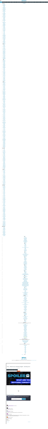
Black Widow (4, 60)
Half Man (25, 299)
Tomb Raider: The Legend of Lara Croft (4, 143)
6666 (4, 149)
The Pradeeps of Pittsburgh (4, 218)
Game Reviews (25, 345)
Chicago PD (25, 266)
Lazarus (4, 201)
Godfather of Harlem (4, 231)
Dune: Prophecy (25, 298)
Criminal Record (4, 9)
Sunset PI (25, 269)
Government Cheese (4, 15)
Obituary (4, 66)
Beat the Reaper (4, 6)
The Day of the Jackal (4, 178)
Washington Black (4, 79)
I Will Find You (4, 106)
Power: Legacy (25, 317)
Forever (4, 100)
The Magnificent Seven (4, 235)
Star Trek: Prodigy (4, 124)
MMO (25, 353)
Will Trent (25, 242)
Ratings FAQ (25, 342)
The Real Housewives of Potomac (25, 285)
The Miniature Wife (4, 180)
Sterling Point (4, 210)
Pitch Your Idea (25, 331)
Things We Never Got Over (4, 222)
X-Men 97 (4, 57)
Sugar (4, 32)
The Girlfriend (4, 215)
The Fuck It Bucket (4, 134)
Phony (4, 68)
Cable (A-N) (25, 270)
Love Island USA (4, 173)
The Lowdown (25, 293)
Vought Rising (4, 224)
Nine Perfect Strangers (4, 64)
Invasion (4, 19)
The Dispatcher (4, 35)
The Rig (4, 219)
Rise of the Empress (4, 207)
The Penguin (25, 307)
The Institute (4, 234)
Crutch (4, 151)
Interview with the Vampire (25, 276)
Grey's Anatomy (25, 238)
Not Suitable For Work (4, 65)
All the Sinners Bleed (4, 85)
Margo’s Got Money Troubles (4, 22)
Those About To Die (4, 181)
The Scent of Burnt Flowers (25, 294)
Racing (25, 350)
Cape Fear (4, 8)
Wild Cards (25, 256)
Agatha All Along (4, 45)
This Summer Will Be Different (4, 141)
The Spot (4, 76)
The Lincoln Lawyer (4, 138)
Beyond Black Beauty (4, 187)
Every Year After (4, 194)
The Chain (25, 305)
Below (4, 91)
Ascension (4, 4)
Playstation (25, 347)
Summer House (25, 280)
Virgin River (4, 145)
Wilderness (4, 225)
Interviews (25, 328)
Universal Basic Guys (25, 264)
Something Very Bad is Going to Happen (4, 123)
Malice (4, 202)
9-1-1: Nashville (25, 237)
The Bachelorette (25, 240)
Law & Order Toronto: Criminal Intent (25, 254)
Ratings (25, 333)
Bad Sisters (4, 5)
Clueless (4, 150)
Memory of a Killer (25, 262)
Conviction (4, 61)
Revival (25, 320)
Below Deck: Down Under (25, 278)
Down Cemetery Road (4, 11)
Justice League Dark (25, 301)
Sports (25, 352)
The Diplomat (4, 132)
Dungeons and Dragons (4, 152)
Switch (25, 348)
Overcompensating (4, 205)
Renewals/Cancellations (25, 334)
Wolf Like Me (4, 184)
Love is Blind (4, 110)
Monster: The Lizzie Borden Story (4, 112)
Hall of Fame (25, 327)
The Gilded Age (25, 306)
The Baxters (4, 211)
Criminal (4, 191)
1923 (4, 148)
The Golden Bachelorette (25, 241)
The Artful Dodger (4, 72)
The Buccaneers (4, 34)
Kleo (4, 108)
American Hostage (4, 228)
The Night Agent (4, 139)
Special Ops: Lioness (4, 161)
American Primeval (4, 86)
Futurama (4, 62)
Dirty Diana (4, 192)
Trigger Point (4, 144)
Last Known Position (4, 200)
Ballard (4, 186)
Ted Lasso (4, 33)
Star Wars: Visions (4, 54)
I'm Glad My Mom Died (4, 17)
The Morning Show (4, 36)
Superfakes (4, 174)
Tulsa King (4, 168)
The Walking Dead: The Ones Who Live (25, 274)
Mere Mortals (4, 24)
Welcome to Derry (25, 311)
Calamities (4, 189)
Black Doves (4, 92)
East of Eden (4, 99)
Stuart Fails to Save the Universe (25, 304)
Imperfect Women (4, 18)
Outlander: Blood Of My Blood (25, 316)
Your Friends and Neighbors (4, 43)
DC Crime (25, 297)
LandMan (4, 155)
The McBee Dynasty (25, 281)
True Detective (25, 310)
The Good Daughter (4, 179)
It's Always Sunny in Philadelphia (25, 292)
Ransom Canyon (4, 118)
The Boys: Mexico (4, 213)
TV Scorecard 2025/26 (25, 336)
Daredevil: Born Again (4, 47)
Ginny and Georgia (4, 102)
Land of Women (4, 20)
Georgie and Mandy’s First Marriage (25, 247)
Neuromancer (4, 25)
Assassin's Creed (4, 87)
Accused (25, 257)
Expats (4, 193)
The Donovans (25, 314)
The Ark (25, 321)
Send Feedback (25, 335)
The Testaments (4, 77)
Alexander (4, 84)
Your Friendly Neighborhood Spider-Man (4, 58)
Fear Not (4, 153)
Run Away (4, 119)
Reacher (4, 206)
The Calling (4, 177)
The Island (4, 73)
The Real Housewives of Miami (25, 283)
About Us (25, 324)
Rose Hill (4, 208)
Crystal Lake (4, 170)
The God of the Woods (4, 135)
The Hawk (4, 136)
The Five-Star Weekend (4, 176)
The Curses (4, 131)
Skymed (4, 160)
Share (7, 401)
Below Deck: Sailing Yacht (25, 279)
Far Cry (25, 290)
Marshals (25, 248)
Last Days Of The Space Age (4, 49)
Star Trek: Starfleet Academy (4, 162)
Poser (4, 116)
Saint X (4, 71)
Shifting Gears (25, 239)
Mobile (25, 346)
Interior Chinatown (4, 63)
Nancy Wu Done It (4, 204)
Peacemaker (25, 303)
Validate (25, 354)
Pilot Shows (25, 330)
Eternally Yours (25, 245)
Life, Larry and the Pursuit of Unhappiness (25, 302)
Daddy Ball (4, 98)
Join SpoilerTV (24, 3)
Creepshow (25, 271)
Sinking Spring (4, 29)
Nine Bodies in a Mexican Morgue (4, 233)
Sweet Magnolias (4, 126)
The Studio (4, 39)
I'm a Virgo (4, 197)
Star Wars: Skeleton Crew (4, 53)
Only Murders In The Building (4, 67)
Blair (25, 296)
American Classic (4, 227)
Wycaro (4, 42)
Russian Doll (4, 120)
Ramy (4, 69)
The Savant (4, 38)
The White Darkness (4, 40)
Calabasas (4, 97)
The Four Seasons (4, 133)
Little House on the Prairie (4, 109)
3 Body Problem (4, 82)
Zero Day (4, 147)
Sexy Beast (4, 159)
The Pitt (25, 308)
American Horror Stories (4, 80)
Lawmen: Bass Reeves (4, 156)
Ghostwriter (4, 14)
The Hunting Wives (4, 137)
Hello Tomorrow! (4, 16)
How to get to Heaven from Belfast (4, 104)
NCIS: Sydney (25, 250)
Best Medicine (25, 259)
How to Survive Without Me (25, 300)
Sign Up (22, 354)
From (4, 230)
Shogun (4, 81)
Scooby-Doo (4, 121)
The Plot (4, 74)
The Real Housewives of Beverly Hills (25, 282)
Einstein (25, 244)
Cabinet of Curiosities (4, 96)
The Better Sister (4, 212)
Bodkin (4, 95)
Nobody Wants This (4, 114)
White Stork (4, 146)
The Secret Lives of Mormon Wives (4, 75)
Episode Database (25, 326)
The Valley (25, 286)
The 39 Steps (4, 127)
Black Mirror (4, 93)
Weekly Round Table (25, 337)
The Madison (4, 167)
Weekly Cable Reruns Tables (25, 341)
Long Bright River (4, 172)
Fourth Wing (4, 195)
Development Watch (25, 325)
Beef (4, 90)
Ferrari (4, 12)
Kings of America (4, 107)
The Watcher (4, 140)
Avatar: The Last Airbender (4, 88)
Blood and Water (4, 94)
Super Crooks (4, 125)
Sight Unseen (25, 255)
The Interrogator (25, 263)
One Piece (4, 115)
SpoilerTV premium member (33, 360)
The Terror (25, 273)
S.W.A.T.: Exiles (25, 318)
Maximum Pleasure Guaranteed (4, 23)
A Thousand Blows (4, 44)
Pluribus (4, 26)
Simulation (25, 351)
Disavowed (4, 10)
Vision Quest (4, 56)
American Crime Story (25, 288)
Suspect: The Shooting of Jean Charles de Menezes (4, 166)
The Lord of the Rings (4, 216)
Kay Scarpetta (4, 199)
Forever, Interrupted (4, 101)
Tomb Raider (4, 223)
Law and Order (25, 267)
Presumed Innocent (4, 27)
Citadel (4, 190)
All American (25, 252)
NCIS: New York (25, 249)
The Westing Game (25, 309)
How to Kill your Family (4, 105)
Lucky (4, 21)
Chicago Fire (25, 265)
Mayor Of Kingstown (4, 157)
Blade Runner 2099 (4, 188)
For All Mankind (4, 13)
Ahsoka (4, 46)
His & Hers (4, 103)
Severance (4, 28)
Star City (4, 31)
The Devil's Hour (4, 214)
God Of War (4, 196)
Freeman (4, 171)
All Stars (4, 185)
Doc (25, 260)
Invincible (4, 198)
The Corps (4, 130)
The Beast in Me (4, 128)
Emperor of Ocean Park (4, 229)
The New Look (4, 37)
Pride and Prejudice (4, 117)
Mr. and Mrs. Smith (4, 203)
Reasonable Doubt (4, 70)
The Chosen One (4, 129)
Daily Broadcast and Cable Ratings (25, 340)
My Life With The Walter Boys (4, 113)
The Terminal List (4, 220)
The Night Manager (4, 217)
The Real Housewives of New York (25, 284)
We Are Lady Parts (4, 183)
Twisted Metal (4, 182)
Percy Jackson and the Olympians (4, 51)
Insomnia (4, 154)
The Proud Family (4, 55)
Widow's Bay (4, 41)
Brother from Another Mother (4, 7)
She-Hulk (4, 52)
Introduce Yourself (25, 329)
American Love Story (25, 289)
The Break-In (4, 175)
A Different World (4, 83)
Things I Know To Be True (4, 221)
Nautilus (25, 272)
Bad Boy (4, 89)
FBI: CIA (25, 246)
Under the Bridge (4, 78)
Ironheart (4, 48)
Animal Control (25, 258)
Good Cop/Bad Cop (25, 253)
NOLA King (4, 158)
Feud (25, 291)
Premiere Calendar (25, 332)
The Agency (25, 313)
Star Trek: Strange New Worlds (4, 164)
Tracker (25, 251)
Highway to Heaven (25, 261)
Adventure (25, 349)
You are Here (25, 319)
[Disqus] (18, 413)
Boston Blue (25, 243)
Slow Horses (4, 30)
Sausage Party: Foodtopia (4, 209)
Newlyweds (25, 268)
